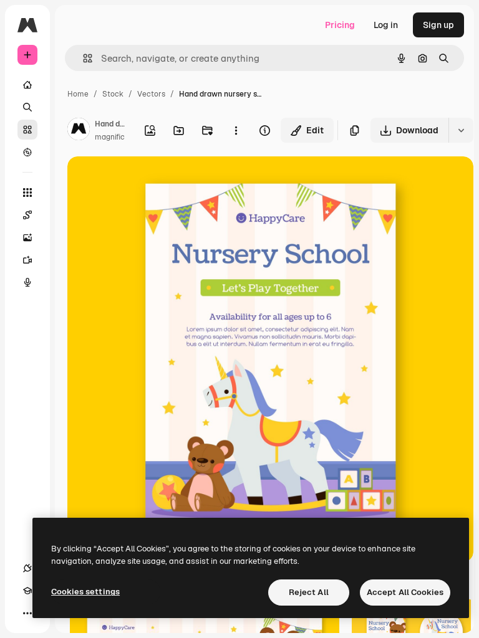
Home (78, 94)
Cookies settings (85, 591)
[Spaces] (27, 215)
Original (147, 180)
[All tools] (27, 192)
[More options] (235, 130)
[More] (27, 613)
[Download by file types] (460, 130)
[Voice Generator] (27, 282)
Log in (386, 25)
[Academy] (27, 591)
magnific (110, 137)
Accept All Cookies (405, 592)
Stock (112, 94)
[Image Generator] (27, 237)
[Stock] (27, 130)
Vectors (151, 94)
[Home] (27, 85)
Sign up (438, 25)
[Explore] (27, 152)
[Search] (27, 107)
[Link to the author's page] (78, 131)
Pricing (340, 25)
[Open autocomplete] (82, 58)
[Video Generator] (27, 260)
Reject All (309, 592)
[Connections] (27, 568)
